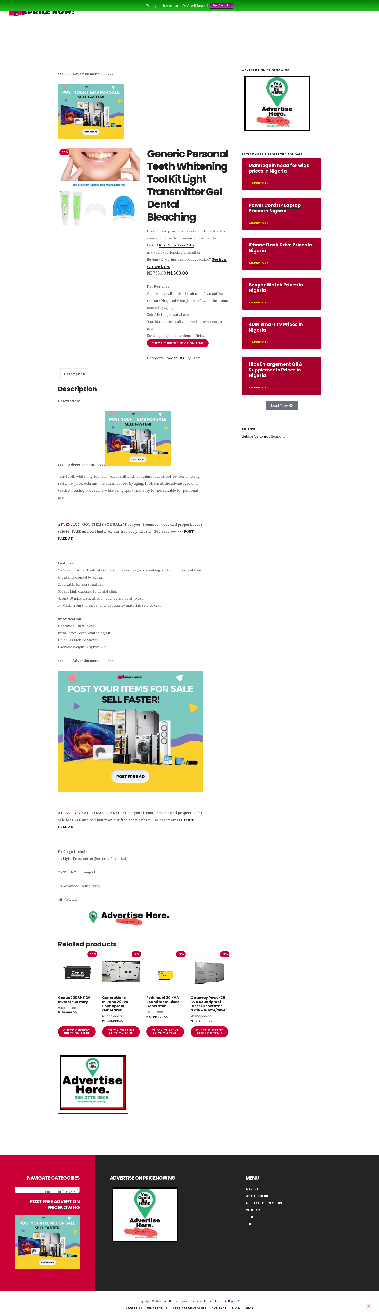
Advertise (254, 1189)
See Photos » (258, 183)
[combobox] (47, 1190)
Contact (254, 1210)
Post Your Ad (221, 5)
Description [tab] (74, 374)
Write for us (257, 1196)
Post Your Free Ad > (176, 245)
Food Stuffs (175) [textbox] (60, 1191)
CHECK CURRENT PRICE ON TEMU (177, 343)
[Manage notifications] (368, 1306)
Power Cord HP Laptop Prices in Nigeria (275, 208)
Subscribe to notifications (263, 436)
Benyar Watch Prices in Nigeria (276, 287)
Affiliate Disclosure (264, 1203)
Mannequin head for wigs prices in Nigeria (279, 168)
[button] (282, 405)
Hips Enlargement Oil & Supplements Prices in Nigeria (276, 369)
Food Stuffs (174, 358)
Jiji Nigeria (230, 1301)
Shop (250, 1224)
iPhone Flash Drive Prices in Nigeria (280, 248)
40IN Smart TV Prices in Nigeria (276, 327)
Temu (198, 358)
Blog (250, 1217)
